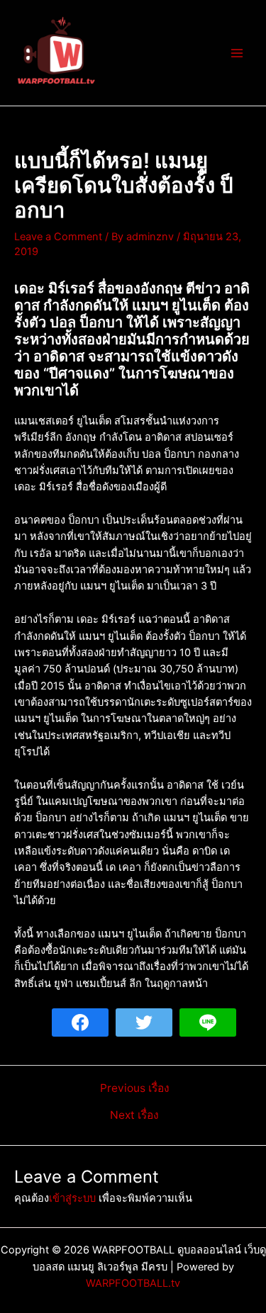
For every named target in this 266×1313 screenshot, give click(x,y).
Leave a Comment (58, 236)
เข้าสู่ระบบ (72, 1198)
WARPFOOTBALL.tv (133, 1283)
